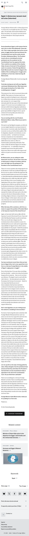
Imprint (3, 522)
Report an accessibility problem (8, 529)
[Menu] (26, 2)
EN (5, 2)
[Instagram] (20, 494)
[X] (9, 494)
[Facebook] (15, 494)
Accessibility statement (6, 526)
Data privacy (4, 524)
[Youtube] (25, 494)
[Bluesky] (4, 494)
